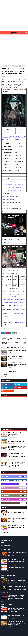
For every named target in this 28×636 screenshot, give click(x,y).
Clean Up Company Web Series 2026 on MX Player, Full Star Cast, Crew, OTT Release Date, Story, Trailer (17, 581)
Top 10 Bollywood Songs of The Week (14, 302)
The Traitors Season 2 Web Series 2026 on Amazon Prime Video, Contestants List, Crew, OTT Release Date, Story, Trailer (17, 589)
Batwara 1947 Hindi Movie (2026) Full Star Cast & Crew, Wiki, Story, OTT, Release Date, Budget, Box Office (17, 364)
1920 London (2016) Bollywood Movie (14, 138)
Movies (13, 487)
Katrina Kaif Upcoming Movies (14, 190)
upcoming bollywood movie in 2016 (18, 79)
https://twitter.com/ (19, 322)
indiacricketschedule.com (6, 544)
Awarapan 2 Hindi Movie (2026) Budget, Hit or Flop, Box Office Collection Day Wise (17, 351)
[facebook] (7, 384)
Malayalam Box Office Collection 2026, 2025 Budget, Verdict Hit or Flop (16, 512)
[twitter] (20, 384)
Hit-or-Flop (13, 484)
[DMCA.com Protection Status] (5, 533)
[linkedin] (7, 387)
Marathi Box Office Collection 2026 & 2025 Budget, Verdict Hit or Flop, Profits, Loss (17, 448)
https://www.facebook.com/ (19, 316)
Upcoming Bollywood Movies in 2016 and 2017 (14, 291)
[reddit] (7, 391)
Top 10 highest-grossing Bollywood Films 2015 (14, 299)
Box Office (13, 476)
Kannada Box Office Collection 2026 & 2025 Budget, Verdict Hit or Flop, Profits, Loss (17, 520)
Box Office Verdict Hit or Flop (13, 480)
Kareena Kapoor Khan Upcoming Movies (14, 184)
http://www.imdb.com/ (19, 313)
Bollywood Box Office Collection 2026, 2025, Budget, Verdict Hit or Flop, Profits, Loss (16, 434)
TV (13, 491)
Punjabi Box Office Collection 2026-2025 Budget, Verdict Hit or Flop (17, 441)
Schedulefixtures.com (6, 545)
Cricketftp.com (17, 544)
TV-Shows (13, 495)
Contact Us (16, 630)
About (11, 630)
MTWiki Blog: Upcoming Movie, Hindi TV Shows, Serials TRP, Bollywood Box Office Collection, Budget (14, 633)
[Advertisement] (14, 15)
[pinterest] (20, 387)
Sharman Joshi (21, 328)
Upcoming (7, 65)
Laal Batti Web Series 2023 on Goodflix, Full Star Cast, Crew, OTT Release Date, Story (16, 623)
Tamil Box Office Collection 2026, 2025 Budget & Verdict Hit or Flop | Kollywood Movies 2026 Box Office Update (16, 456)
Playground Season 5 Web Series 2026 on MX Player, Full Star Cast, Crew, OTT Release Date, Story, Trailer (16, 597)
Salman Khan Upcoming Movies (14, 187)
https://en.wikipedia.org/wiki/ (19, 309)
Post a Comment (5, 376)
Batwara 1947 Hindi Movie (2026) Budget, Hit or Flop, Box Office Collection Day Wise (17, 357)
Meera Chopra (15, 328)
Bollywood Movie (7, 328)
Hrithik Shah (4, 76)
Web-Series (13, 503)
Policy (21, 630)
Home (2, 65)
